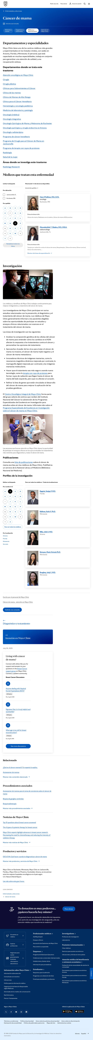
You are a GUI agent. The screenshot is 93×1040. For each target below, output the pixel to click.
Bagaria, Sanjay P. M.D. (48, 491)
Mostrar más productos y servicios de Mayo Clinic (20, 861)
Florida (5, 538)
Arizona (5, 536)
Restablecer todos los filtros (13, 245)
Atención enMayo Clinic (44, 30)
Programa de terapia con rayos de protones (21, 148)
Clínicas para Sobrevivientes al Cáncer (19, 88)
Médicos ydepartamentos (32, 30)
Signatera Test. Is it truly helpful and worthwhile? (18, 710)
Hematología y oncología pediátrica (18, 106)
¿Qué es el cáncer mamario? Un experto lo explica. (20, 767)
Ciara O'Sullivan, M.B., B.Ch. (49, 197)
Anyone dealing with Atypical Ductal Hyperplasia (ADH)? (16, 689)
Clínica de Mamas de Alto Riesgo (17, 97)
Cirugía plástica (9, 84)
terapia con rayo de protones (35, 373)
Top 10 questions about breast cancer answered (19, 822)
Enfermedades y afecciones (13, 11)
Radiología (7, 152)
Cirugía (6, 79)
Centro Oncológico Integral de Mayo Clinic (23, 394)
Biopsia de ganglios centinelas (13, 799)
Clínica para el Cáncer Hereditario (17, 101)
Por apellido (6, 203)
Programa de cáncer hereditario (16, 136)
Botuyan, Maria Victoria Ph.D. (50, 552)
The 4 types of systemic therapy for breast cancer (20, 827)
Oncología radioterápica (13, 132)
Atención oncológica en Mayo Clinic (18, 75)
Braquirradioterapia (9, 804)
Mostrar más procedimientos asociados (16, 808)
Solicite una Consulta (12, 23)
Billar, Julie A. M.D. (46, 532)
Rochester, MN (11, 198)
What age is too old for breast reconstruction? (16, 731)
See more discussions (18, 746)
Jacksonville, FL (11, 194)
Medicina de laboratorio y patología (18, 110)
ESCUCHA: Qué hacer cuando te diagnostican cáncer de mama (25, 857)
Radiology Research (11, 166)
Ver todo (5, 544)
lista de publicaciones (24, 462)
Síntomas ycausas (8, 30)
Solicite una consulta (12, 610)
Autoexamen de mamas (11, 772)
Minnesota (6, 541)
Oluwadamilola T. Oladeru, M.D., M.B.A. (53, 227)
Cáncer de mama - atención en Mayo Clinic (18, 602)
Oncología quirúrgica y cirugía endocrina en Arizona (25, 128)
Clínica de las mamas (12, 92)
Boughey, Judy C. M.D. (47, 572)
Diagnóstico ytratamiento (20, 30)
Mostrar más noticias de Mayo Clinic (15, 842)
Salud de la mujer (10, 157)
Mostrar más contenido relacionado (15, 777)
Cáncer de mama (17, 17)
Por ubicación (7, 190)
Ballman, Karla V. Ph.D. (47, 511)
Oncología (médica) (11, 114)
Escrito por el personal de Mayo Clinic (16, 597)
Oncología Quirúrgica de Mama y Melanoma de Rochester (27, 123)
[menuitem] (8, 31)
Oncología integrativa (12, 119)
